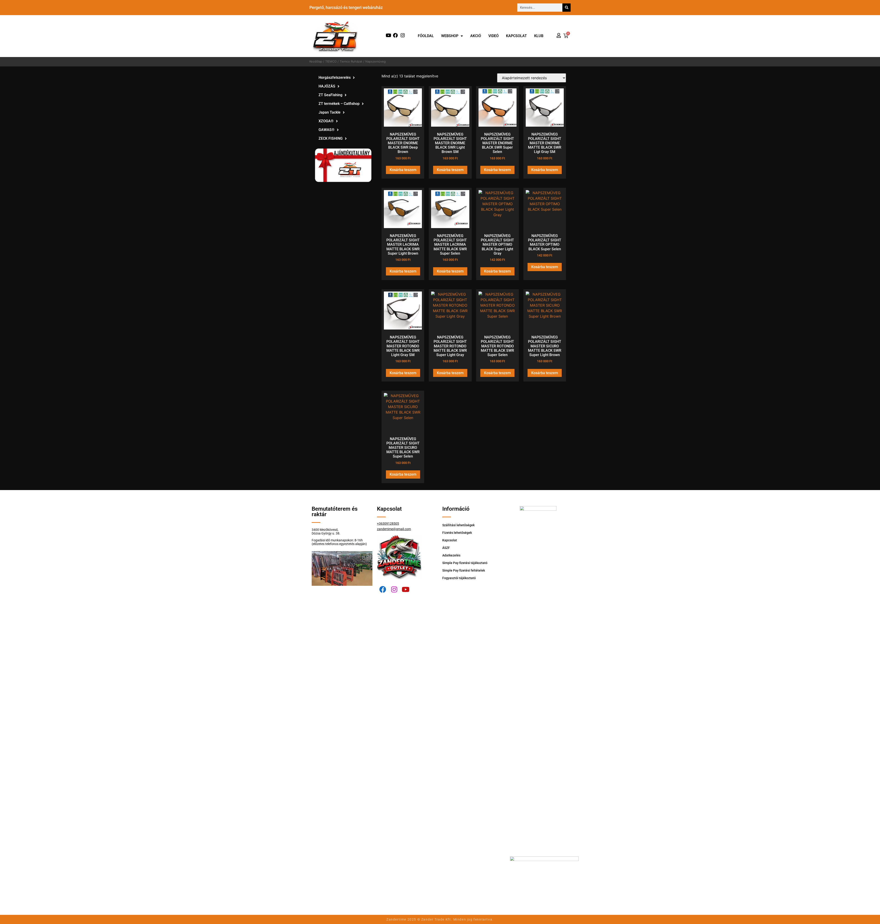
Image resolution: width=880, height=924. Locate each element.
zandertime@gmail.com (394, 529)
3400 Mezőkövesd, (325, 530)
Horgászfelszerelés (335, 77)
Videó (493, 36)
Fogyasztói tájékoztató (459, 578)
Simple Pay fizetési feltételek (463, 570)
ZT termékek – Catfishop (339, 103)
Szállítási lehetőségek (458, 525)
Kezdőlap (315, 61)
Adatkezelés (451, 555)
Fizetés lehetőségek (457, 532)
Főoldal (426, 36)
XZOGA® (326, 121)
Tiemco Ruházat (351, 61)
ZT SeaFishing (330, 95)
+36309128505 (388, 523)
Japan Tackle (330, 112)
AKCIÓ (475, 36)
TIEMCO (331, 61)
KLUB (538, 36)
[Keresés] (566, 7)
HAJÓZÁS (327, 86)
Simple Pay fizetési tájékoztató (464, 563)
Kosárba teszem (403, 170)
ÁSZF (446, 548)
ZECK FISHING (331, 138)
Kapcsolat (516, 36)
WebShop (449, 36)
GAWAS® (327, 130)
